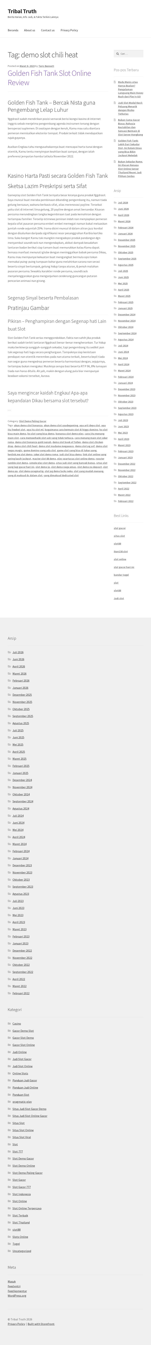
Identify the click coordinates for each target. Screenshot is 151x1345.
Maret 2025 (124, 296)
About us (29, 30)
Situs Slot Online (23, 1130)
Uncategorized (22, 1251)
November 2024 (126, 320)
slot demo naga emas (63, 467)
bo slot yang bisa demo (40, 433)
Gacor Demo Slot (23, 1031)
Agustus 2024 (125, 339)
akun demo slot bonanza (28, 425)
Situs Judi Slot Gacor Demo (29, 1109)
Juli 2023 (123, 420)
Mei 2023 (123, 432)
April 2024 (123, 364)
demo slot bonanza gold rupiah (33, 442)
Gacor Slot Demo (23, 1037)
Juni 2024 (123, 351)
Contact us (48, 30)
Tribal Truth (22, 11)
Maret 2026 (124, 221)
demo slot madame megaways (56, 446)
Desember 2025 (126, 240)
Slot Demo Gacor (23, 1158)
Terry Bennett (46, 66)
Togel (16, 1244)
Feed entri (14, 1286)
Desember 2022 (126, 463)
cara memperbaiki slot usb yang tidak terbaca (46, 438)
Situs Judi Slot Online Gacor (30, 1116)
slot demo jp (43, 467)
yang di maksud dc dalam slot (25, 475)
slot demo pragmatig (31, 471)
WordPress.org (17, 1295)
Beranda (13, 30)
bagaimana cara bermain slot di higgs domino (71, 429)
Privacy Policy (69, 30)
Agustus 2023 (125, 414)
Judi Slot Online (23, 1066)
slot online (120, 559)
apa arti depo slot (89, 425)
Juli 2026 (123, 202)
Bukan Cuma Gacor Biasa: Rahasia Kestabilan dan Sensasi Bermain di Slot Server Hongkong (130, 127)
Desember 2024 (126, 314)
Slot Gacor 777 (22, 1187)
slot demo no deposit (89, 467)
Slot (15, 1144)
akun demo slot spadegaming (61, 425)
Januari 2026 (125, 233)
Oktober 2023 (125, 401)
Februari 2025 (125, 302)
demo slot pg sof (85, 446)
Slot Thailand (21, 1222)
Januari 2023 (125, 457)
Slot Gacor (19, 1180)
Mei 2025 (123, 283)
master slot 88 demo (44, 458)
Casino (17, 1023)
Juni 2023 (123, 426)
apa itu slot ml (35, 429)
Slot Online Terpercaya (27, 1208)
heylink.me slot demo (20, 454)
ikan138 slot (121, 551)
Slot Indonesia (22, 1194)
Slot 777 (18, 1151)
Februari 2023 (125, 451)
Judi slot (119, 598)
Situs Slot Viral (22, 1137)
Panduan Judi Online (25, 1087)
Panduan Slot (21, 1094)
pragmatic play (22, 1101)
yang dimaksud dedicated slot (61, 475)
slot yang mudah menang (88, 471)
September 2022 (127, 482)
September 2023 (127, 408)
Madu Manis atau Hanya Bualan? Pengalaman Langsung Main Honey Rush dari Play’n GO (130, 89)
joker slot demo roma (46, 454)
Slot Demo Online (24, 1165)
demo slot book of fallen (66, 442)
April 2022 (123, 488)
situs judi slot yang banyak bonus (75, 463)
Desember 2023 (126, 389)
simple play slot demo (42, 463)
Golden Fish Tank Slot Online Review (49, 77)
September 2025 (127, 258)
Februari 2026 (125, 227)
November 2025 (126, 246)
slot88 (117, 543)
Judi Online (20, 1052)
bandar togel (121, 574)
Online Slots (20, 1073)
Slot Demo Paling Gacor (32, 421)
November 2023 (126, 395)
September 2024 (127, 333)
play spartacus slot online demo (75, 458)
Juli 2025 (123, 271)
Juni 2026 (123, 208)
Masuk (12, 1281)
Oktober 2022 (125, 476)
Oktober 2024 (125, 327)
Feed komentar (17, 1291)
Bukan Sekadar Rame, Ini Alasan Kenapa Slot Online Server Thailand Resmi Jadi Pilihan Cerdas (130, 169)
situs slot (119, 535)
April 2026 (123, 215)
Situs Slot (19, 1123)
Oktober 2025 (125, 252)
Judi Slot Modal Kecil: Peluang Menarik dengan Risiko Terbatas (130, 108)
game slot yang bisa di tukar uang (76, 450)
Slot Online (20, 1201)
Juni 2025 (123, 277)
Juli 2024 (123, 345)
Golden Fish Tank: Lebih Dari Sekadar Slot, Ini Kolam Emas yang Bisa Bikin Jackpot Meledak (130, 148)
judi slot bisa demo (70, 454)
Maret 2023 (124, 445)
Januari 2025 (125, 308)
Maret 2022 (124, 494)
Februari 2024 (125, 376)
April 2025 (123, 289)
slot (116, 582)
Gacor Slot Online (24, 1045)
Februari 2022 (125, 501)
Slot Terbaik (20, 1215)
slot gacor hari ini (124, 567)
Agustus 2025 (125, 265)
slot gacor (120, 528)
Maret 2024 (124, 370)
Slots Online (20, 1237)
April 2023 (123, 439)
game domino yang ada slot (40, 450)
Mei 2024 (123, 358)
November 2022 (126, 470)
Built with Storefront (41, 1324)
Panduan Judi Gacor (25, 1080)
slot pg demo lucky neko (59, 471)
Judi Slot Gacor (22, 1059)
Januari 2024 (125, 383)
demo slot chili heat (25, 446)
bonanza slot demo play (69, 433)
